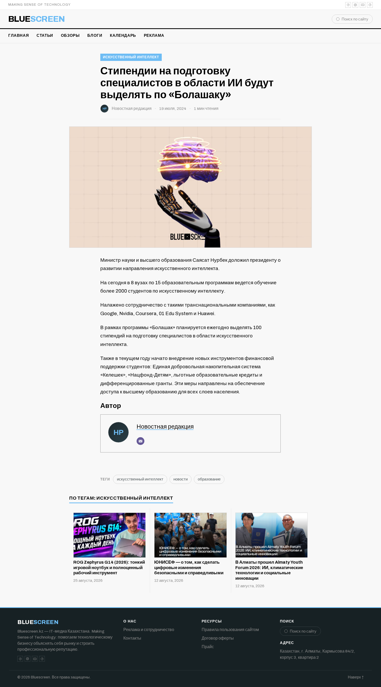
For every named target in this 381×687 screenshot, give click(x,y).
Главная (18, 35)
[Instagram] (355, 5)
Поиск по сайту (355, 19)
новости (180, 479)
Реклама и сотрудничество (148, 629)
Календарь (123, 35)
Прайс (208, 646)
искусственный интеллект (131, 57)
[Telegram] (348, 5)
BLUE (36, 19)
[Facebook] (370, 5)
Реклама (154, 35)
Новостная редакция (132, 108)
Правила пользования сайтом (230, 629)
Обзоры (70, 35)
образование (209, 479)
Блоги (94, 35)
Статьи (45, 35)
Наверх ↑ (356, 677)
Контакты (132, 638)
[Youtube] (362, 5)
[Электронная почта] (140, 441)
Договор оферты (218, 638)
